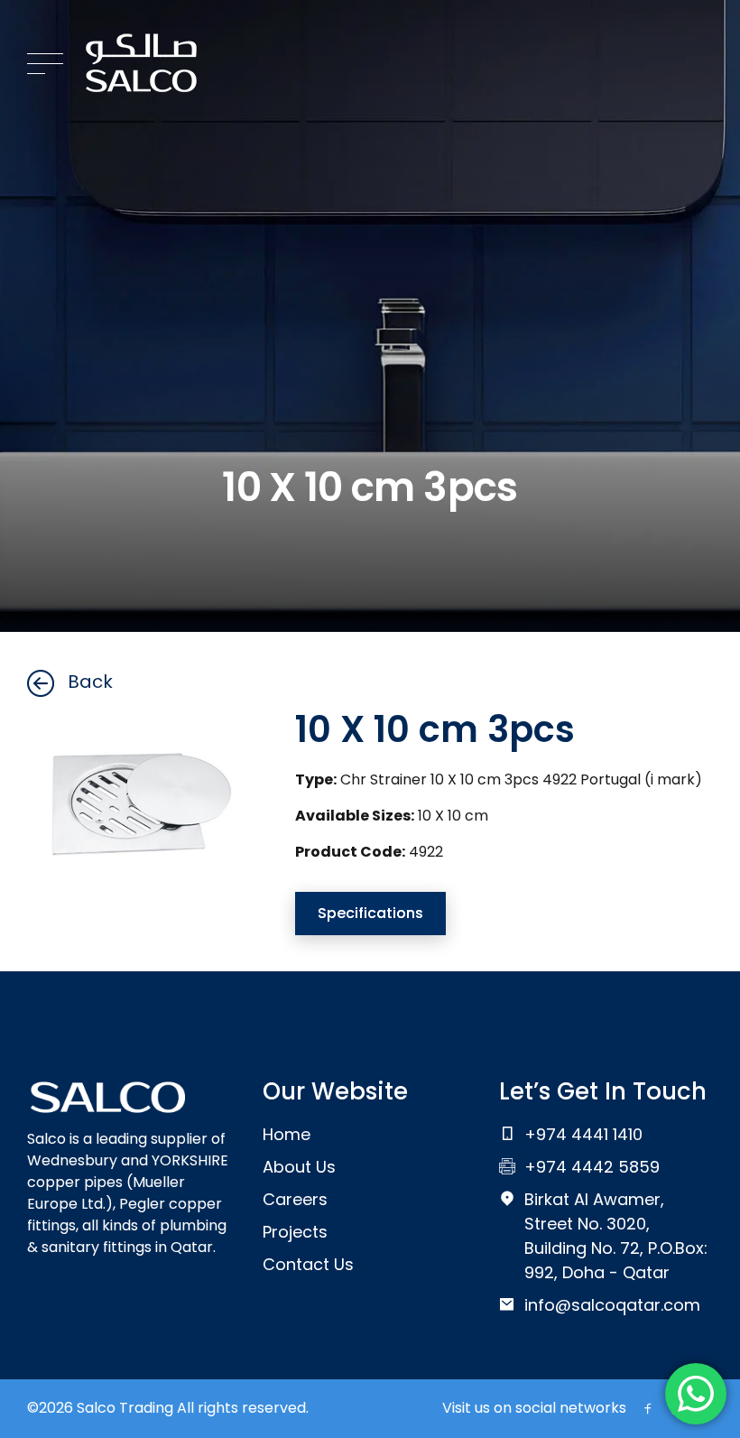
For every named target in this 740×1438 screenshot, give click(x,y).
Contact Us (308, 1264)
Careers (295, 1199)
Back (90, 681)
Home (286, 1134)
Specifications (370, 913)
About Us (299, 1166)
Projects (295, 1231)
